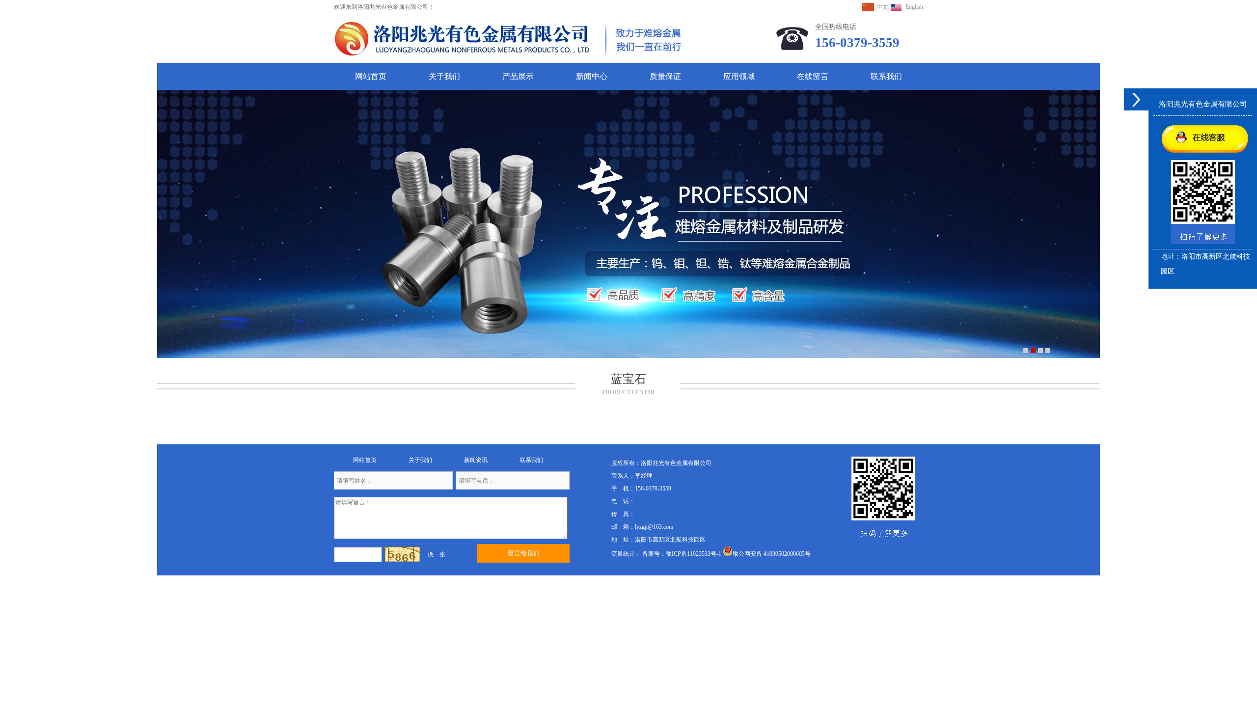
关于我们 (444, 76)
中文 (882, 6)
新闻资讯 (476, 460)
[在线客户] (1136, 99)
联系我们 (886, 76)
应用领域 (739, 76)
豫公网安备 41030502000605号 (772, 553)
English (914, 6)
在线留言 (812, 76)
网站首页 (370, 76)
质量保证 (665, 76)
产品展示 (518, 76)
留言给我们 (524, 553)
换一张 (436, 554)
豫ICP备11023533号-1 (693, 553)
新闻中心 (591, 76)
